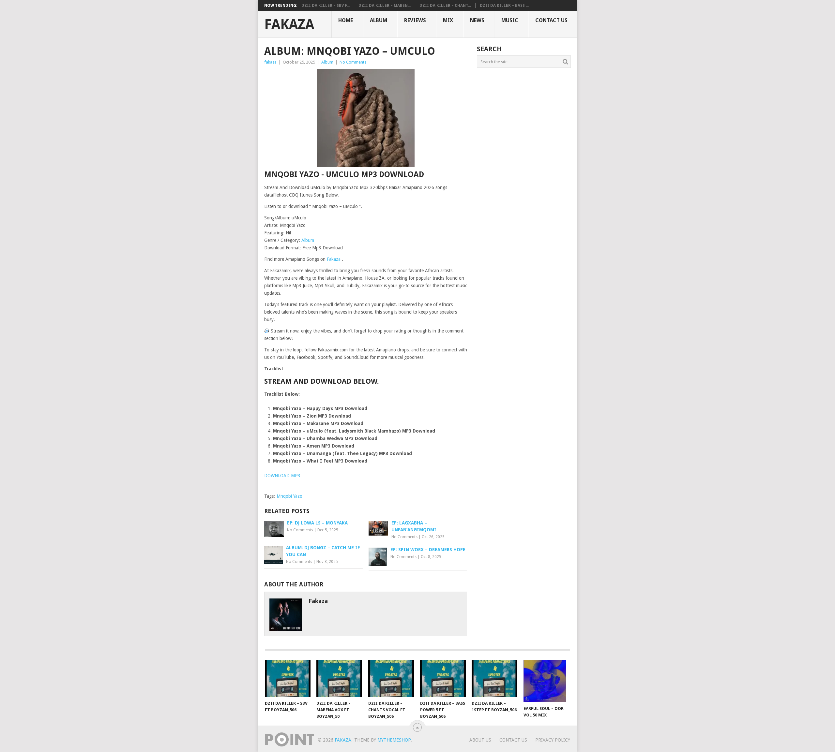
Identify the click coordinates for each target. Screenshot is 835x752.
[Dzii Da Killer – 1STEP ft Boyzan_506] (494, 678)
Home (345, 20)
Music (509, 20)
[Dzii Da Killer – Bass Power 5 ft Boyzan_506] (443, 678)
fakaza (270, 62)
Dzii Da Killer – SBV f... (325, 5)
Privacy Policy (552, 740)
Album (378, 20)
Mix (448, 20)
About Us (480, 740)
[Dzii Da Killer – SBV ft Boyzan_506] (288, 678)
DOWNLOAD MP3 (282, 475)
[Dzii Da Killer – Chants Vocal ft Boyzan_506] (391, 678)
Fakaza (289, 24)
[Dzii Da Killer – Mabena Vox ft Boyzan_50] (339, 678)
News (477, 20)
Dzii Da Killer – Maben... (384, 5)
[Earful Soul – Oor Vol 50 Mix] (546, 681)
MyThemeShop (394, 740)
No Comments (353, 62)
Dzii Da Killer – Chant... (445, 5)
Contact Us (551, 20)
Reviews (415, 20)
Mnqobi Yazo (289, 496)
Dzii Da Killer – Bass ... (504, 5)
